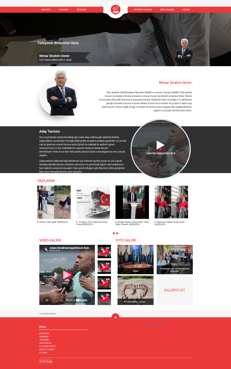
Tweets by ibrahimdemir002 (155, 325)
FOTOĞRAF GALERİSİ (143, 10)
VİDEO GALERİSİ (167, 10)
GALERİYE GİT (174, 290)
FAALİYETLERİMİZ (47, 349)
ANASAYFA (46, 10)
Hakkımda (63, 10)
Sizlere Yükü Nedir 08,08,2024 (53, 222)
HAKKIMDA (44, 337)
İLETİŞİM (186, 10)
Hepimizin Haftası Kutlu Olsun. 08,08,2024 (170, 223)
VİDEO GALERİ (45, 343)
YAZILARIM (81, 10)
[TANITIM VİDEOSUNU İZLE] (161, 178)
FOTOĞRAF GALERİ (47, 346)
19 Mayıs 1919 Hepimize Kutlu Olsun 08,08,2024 (91, 223)
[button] (114, 233)
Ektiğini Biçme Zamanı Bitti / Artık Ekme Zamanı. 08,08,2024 (132, 223)
